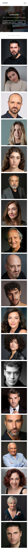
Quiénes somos (8, 22)
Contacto (20, 22)
